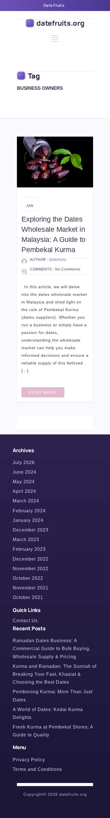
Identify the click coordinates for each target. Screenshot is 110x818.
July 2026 (24, 462)
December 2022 (31, 559)
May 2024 (24, 481)
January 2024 (28, 520)
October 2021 (28, 597)
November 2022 (31, 568)
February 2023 (29, 549)
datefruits (57, 260)
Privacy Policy (29, 759)
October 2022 (28, 578)
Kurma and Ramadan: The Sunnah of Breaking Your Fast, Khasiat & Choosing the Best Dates (54, 674)
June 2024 (24, 472)
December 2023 (31, 530)
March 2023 (26, 539)
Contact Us (25, 620)
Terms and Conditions (37, 769)
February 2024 (29, 510)
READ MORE (42, 392)
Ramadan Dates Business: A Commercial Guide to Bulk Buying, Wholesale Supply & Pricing (52, 648)
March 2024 (26, 500)
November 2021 (31, 587)
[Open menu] (55, 40)
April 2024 (24, 491)
